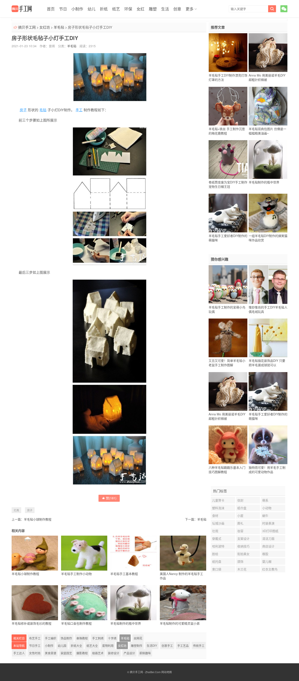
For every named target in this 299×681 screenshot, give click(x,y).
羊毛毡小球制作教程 (37, 519)
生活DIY (152, 645)
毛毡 (42, 109)
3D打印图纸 (270, 531)
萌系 (265, 500)
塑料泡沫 (218, 508)
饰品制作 (66, 638)
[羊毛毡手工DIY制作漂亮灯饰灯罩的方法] (228, 53)
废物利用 (108, 645)
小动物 (266, 508)
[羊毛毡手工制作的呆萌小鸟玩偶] (228, 284)
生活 (165, 9)
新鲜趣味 (145, 653)
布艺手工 (34, 638)
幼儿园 (62, 645)
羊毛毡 (59, 27)
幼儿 (91, 9)
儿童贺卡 (218, 500)
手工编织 (50, 638)
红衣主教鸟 (270, 569)
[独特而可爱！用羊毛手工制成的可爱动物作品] (268, 445)
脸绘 (215, 554)
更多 (189, 9)
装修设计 (113, 653)
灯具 (16, 510)
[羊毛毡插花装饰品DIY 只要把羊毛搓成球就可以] (268, 338)
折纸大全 (76, 645)
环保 (128, 9)
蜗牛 (265, 515)
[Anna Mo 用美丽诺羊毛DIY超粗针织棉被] (268, 53)
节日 (63, 9)
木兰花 (241, 569)
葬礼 (240, 523)
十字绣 (112, 638)
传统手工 (198, 645)
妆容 (240, 531)
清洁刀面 (268, 538)
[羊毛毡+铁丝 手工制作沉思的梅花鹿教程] (228, 106)
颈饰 (240, 561)
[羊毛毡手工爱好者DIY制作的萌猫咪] (228, 213)
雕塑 (153, 9)
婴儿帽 (266, 561)
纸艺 (116, 9)
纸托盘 (216, 561)
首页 (51, 9)
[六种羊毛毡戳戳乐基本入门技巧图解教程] (228, 445)
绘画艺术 (98, 653)
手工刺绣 (98, 638)
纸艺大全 (92, 645)
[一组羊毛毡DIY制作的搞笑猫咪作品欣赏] (268, 213)
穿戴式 (216, 538)
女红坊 (44, 27)
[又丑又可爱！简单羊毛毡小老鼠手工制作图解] (228, 338)
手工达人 (19, 653)
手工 (79, 109)
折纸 (104, 9)
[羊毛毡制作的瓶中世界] (268, 159)
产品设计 (129, 653)
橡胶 (265, 554)
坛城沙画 (218, 523)
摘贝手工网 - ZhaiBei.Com (145, 672)
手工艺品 (183, 645)
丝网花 (138, 638)
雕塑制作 (136, 645)
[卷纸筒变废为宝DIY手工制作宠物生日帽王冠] (228, 159)
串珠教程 (82, 638)
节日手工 (34, 645)
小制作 (77, 9)
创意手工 (167, 645)
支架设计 (243, 538)
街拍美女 (243, 554)
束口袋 (216, 569)
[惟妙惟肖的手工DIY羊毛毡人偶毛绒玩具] (268, 284)
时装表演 (268, 523)
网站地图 (166, 672)
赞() (111, 498)
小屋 (240, 515)
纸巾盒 (241, 508)
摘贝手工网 (27, 27)
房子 (23, 109)
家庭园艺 (66, 653)
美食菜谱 (50, 653)
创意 (177, 9)
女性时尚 (34, 653)
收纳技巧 (243, 546)
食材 (215, 515)
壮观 (215, 531)
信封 (240, 500)
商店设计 (268, 546)
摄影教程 (82, 653)
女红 (140, 9)
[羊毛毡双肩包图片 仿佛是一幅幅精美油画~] (268, 106)
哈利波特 (218, 546)
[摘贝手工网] (22, 8)
